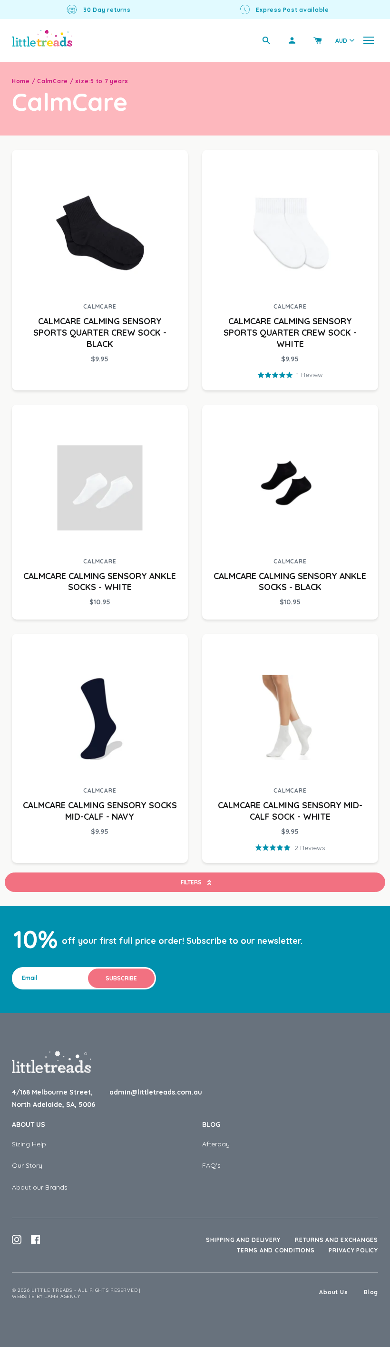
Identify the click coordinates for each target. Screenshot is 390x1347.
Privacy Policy (353, 1250)
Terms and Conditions (275, 1250)
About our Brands (40, 1187)
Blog (211, 1124)
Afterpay (216, 1144)
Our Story (27, 1165)
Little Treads (51, 1290)
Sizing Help (29, 1144)
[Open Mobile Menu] (368, 40)
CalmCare (52, 81)
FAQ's (211, 1165)
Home (21, 81)
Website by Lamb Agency (46, 1296)
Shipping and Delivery (243, 1239)
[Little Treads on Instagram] (16, 1239)
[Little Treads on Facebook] (35, 1239)
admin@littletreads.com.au (155, 1092)
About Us (28, 1124)
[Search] (266, 40)
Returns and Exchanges (336, 1239)
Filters (191, 882)
